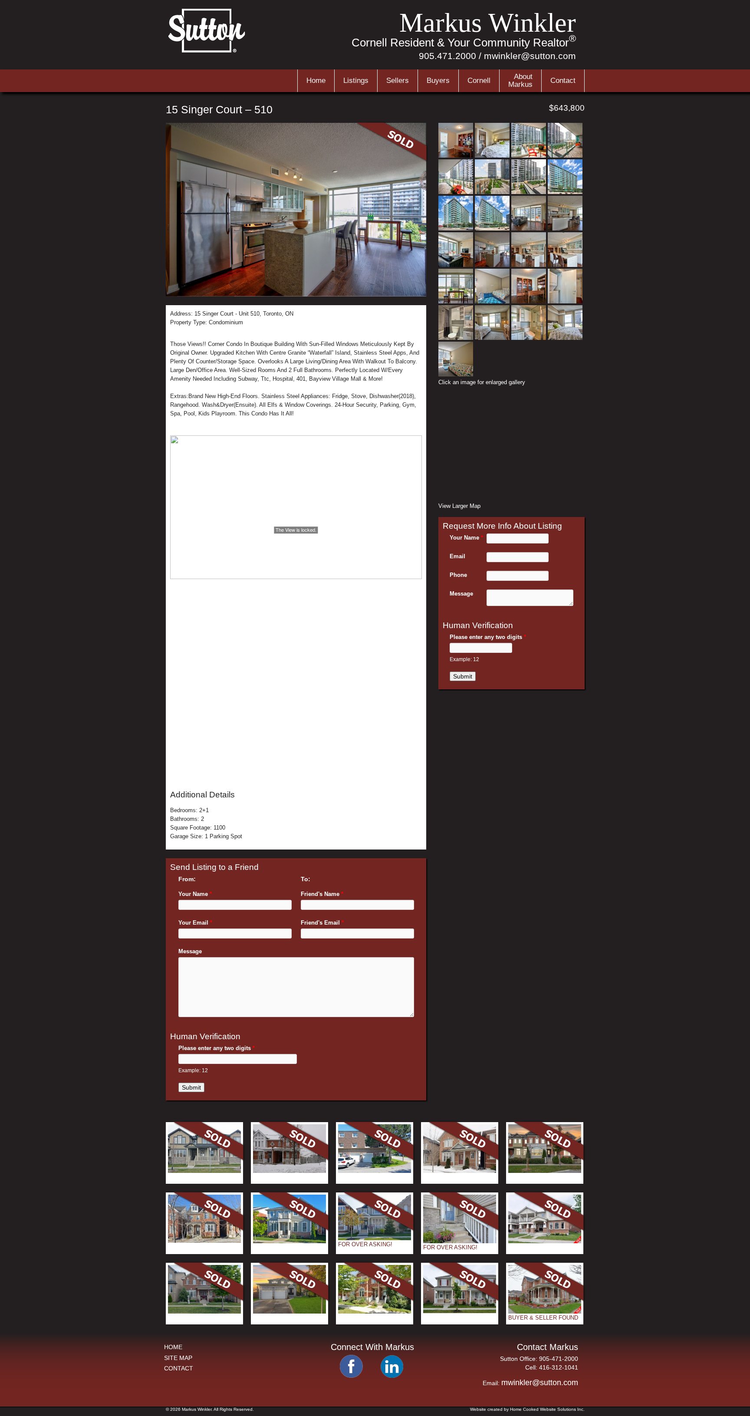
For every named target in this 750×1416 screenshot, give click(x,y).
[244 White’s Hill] (544, 1241)
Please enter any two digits (216, 1048)
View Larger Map (459, 506)
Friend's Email (322, 922)
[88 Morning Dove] (289, 1241)
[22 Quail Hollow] (459, 1171)
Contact (563, 80)
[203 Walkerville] (459, 1241)
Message (190, 951)
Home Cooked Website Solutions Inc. (547, 1409)
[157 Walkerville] (544, 1311)
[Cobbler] (289, 1311)
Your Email (195, 922)
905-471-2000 (558, 1358)
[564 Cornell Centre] (204, 1171)
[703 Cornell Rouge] (204, 1311)
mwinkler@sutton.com (530, 56)
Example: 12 (193, 1070)
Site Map (178, 1357)
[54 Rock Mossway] (374, 1171)
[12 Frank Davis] (459, 1311)
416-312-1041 (558, 1367)
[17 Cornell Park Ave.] (289, 1171)
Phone (458, 575)
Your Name (195, 894)
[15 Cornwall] (374, 1238)
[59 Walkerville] (374, 1311)
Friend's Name (322, 894)
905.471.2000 (447, 56)
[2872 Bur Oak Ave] (544, 1171)
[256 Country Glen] (204, 1241)
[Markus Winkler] (207, 51)
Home (316, 80)
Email (457, 556)
